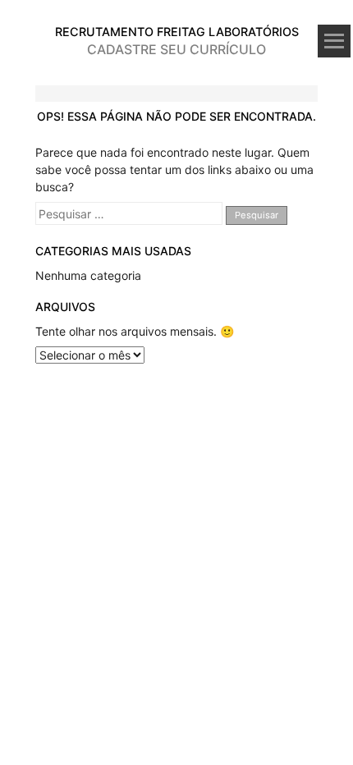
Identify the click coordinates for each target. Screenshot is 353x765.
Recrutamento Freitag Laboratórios (177, 32)
